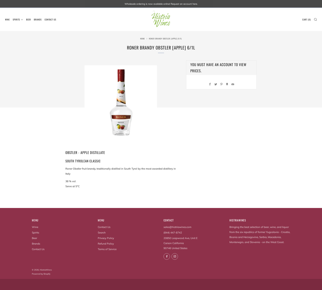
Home (142, 38)
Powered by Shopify (41, 274)
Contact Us (50, 19)
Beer (28, 19)
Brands (38, 19)
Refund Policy (106, 243)
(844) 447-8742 (173, 232)
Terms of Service (107, 249)
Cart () (306, 19)
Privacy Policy (106, 238)
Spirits (16, 19)
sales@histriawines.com (177, 227)
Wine (7, 19)
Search (102, 232)
